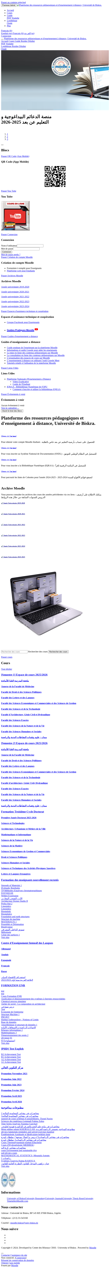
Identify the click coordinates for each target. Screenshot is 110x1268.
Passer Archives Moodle (12, 280)
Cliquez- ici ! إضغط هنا (8, 441)
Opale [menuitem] (9, 23)
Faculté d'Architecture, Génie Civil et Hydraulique (25, 719)
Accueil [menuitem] (10, 10)
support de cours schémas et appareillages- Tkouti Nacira (27, 1123)
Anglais (4, 959)
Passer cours (6, 662)
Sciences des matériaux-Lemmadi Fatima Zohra (22, 1126)
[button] (6, 30)
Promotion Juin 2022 (11, 1084)
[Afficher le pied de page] (2, 1258)
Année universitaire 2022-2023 (15, 306)
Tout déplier (6, 674)
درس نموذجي (7, 1011)
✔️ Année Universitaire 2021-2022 (13, 530)
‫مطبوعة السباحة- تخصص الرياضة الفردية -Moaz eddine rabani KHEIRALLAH (38, 1134)
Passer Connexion (9, 239)
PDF (3, 43)
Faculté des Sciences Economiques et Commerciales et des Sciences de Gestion (38, 708)
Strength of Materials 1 (11, 890)
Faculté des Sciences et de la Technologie (20, 714)
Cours (12, 41)
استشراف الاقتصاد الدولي (13, 982)
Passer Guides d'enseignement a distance (19, 341)
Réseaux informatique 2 (12, 1035)
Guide (25, 41)
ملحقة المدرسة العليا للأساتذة (15, 686)
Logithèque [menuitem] (12, 20)
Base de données (8, 1027)
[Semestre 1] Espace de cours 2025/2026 (24, 679)
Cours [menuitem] (9, 13)
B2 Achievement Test (11, 1059)
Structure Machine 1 (10, 1019)
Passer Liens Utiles (9, 373)
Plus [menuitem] (9, 26)
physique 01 (6, 1043)
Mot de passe (7, 253)
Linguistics (6, 911)
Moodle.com (22, 1206)
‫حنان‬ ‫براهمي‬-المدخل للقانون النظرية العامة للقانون (25, 1168)
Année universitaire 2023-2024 (15, 311)
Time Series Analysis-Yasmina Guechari (19, 1129)
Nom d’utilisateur (9, 250)
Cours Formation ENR (11, 1001)
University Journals (54, 1203)
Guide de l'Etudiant (21, 389)
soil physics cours (9, 1158)
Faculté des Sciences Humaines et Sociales (21, 736)
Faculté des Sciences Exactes (15, 725)
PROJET (5, 1022)
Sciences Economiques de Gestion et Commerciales (25, 856)
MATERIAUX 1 (9, 927)
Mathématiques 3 (9, 1037)
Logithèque (13, 46)
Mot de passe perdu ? (10, 259)
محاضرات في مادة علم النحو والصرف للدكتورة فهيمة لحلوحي (30, 1131)
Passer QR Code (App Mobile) (15, 161)
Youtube (9, 43)
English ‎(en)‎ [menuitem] (7, 33)
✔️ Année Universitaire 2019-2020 (13, 508)
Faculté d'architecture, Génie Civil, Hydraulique (24, 788)
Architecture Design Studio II (14, 906)
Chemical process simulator (13, 1006)
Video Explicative (21, 386)
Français (5, 971)
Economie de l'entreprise (12, 1017)
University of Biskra (16, 1203)
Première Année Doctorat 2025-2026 (18, 822)
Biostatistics (6, 919)
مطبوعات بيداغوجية (12, 1112)
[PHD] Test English (12, 1053)
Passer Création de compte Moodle (17, 262)
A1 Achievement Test (11, 1067)
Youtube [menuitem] (15, 18)
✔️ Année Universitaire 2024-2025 (13, 562)
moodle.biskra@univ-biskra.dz (24, 1228)
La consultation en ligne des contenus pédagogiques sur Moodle (36, 360)
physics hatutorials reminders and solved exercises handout (27, 1137)
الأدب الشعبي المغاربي (11, 903)
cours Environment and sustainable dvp (19, 1155)
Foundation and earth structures (15, 921)
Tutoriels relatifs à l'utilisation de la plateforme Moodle (31, 368)
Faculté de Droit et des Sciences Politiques (21, 697)
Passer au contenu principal (13, 2)
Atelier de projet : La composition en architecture (23, 1009)
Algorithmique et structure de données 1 (19, 1030)
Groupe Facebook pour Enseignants (23, 327)
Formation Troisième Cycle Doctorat (22, 816)
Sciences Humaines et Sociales (15, 868)
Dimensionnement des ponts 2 (14, 1040)
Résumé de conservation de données (17, 1265)
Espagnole (6, 965)
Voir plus (5, 942)
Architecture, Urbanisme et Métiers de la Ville (23, 834)
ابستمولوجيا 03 (8, 1045)
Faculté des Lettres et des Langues (17, 702)
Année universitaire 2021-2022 (15, 301)
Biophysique (7, 932)
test (2, 996)
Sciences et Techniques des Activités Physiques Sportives (28, 873)
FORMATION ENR (13, 990)
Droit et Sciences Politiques (14, 862)
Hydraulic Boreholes (10, 893)
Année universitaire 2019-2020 (15, 292)
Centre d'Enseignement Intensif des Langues (27, 947)
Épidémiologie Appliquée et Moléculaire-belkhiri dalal (25, 1139)
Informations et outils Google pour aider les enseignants (32, 355)
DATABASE (7, 898)
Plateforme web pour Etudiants (21, 276)
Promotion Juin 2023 (11, 1090)
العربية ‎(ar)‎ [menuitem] (29, 33)
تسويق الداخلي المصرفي (12, 934)
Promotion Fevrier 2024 (12, 1095)
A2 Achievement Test (11, 1064)
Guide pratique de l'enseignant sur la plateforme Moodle (32, 352)
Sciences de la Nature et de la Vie (17, 845)
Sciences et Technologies (12, 828)
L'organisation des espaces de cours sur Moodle (28, 363)
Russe (4, 976)
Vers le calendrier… (10, 413)
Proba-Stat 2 (6, 908)
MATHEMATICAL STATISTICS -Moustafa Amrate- (25, 1160)
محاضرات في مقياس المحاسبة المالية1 (19, 1121)
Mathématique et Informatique (16, 839)
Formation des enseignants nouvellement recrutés (30, 884)
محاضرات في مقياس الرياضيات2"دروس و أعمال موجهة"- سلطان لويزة (35, 1142)
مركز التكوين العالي (12, 1072)
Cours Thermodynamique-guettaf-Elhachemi (21, 1147)
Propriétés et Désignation (12, 929)
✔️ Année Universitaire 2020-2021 (13, 519)
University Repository (35, 1203)
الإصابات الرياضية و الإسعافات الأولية (18, 1032)
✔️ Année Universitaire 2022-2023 (13, 540)
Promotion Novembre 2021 (14, 1078)
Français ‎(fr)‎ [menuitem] (18, 33)
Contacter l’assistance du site (14, 1260)
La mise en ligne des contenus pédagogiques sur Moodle (32, 358)
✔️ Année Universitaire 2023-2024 (13, 551)
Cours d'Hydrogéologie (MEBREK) (17, 1150)
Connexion (6, 36)
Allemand (6, 954)
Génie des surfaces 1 (10, 940)
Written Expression (9, 901)
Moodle (92, 1252)
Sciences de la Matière (11, 851)
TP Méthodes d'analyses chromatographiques (21, 895)
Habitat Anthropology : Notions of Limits (20, 1024)
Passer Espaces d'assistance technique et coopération (24, 316)
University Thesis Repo (73, 1203)
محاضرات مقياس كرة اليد (13, 1153)
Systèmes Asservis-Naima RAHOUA (18, 1166)
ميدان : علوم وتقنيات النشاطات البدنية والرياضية (24, 742)
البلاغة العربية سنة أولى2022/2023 (17, 985)
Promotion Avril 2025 (11, 1101)
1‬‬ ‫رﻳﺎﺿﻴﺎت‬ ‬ (6, 1163)
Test (3, 1014)
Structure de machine (10, 924)
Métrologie (6, 937)
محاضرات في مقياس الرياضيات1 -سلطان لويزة (23, 1145)
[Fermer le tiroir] (2, 39)
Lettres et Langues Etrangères (16, 879)
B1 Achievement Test (11, 1062)
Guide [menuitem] (9, 15)
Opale (4, 49)
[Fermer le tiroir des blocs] (2, 149)
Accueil (5, 41)
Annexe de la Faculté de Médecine (17, 691)
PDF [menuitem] (9, 18)
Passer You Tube (8, 196)
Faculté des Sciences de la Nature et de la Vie (22, 731)
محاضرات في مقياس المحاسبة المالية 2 (20, 1118)
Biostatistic (6, 916)
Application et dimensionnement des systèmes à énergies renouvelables (33, 1004)
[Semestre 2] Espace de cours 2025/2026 (24, 748)
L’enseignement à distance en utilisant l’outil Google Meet (33, 365)
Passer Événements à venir (13, 399)
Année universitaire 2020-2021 (15, 297)
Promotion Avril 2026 (11, 1107)
